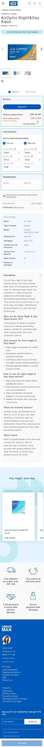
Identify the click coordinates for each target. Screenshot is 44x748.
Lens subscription (10, 669)
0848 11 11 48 (8, 654)
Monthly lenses (9, 693)
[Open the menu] (3, 3)
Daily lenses (7, 691)
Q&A (4, 677)
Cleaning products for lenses (14, 698)
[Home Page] (13, 3)
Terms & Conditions (11, 736)
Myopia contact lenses (12, 10)
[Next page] (41, 49)
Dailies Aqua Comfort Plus (17, 531)
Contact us (7, 680)
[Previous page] (3, 49)
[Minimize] (39, 3)
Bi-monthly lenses (10, 696)
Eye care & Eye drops (11, 701)
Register (32, 722)
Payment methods (10, 675)
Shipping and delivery (11, 672)
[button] (34, 3)
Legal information (10, 732)
